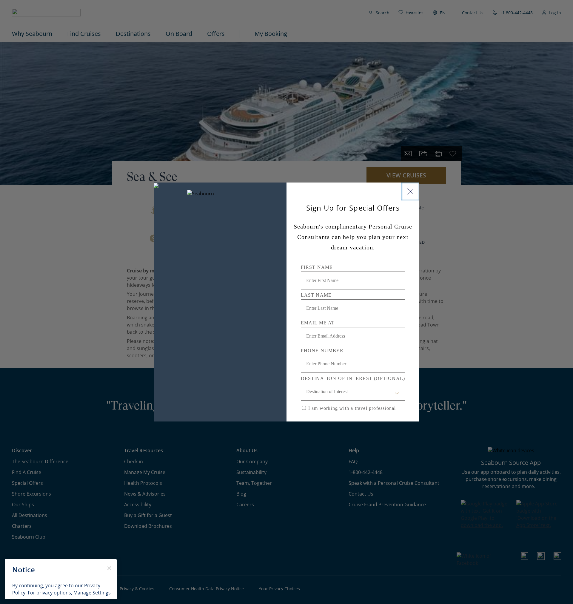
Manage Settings (92, 592)
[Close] (410, 191)
